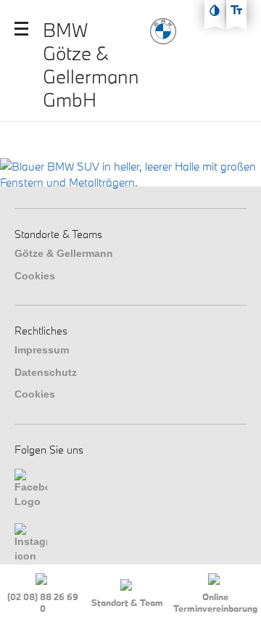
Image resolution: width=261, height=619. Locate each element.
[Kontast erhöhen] (214, 10)
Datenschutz (45, 372)
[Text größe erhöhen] (236, 10)
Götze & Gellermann (63, 253)
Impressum (41, 350)
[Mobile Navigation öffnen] (21, 29)
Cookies (34, 276)
